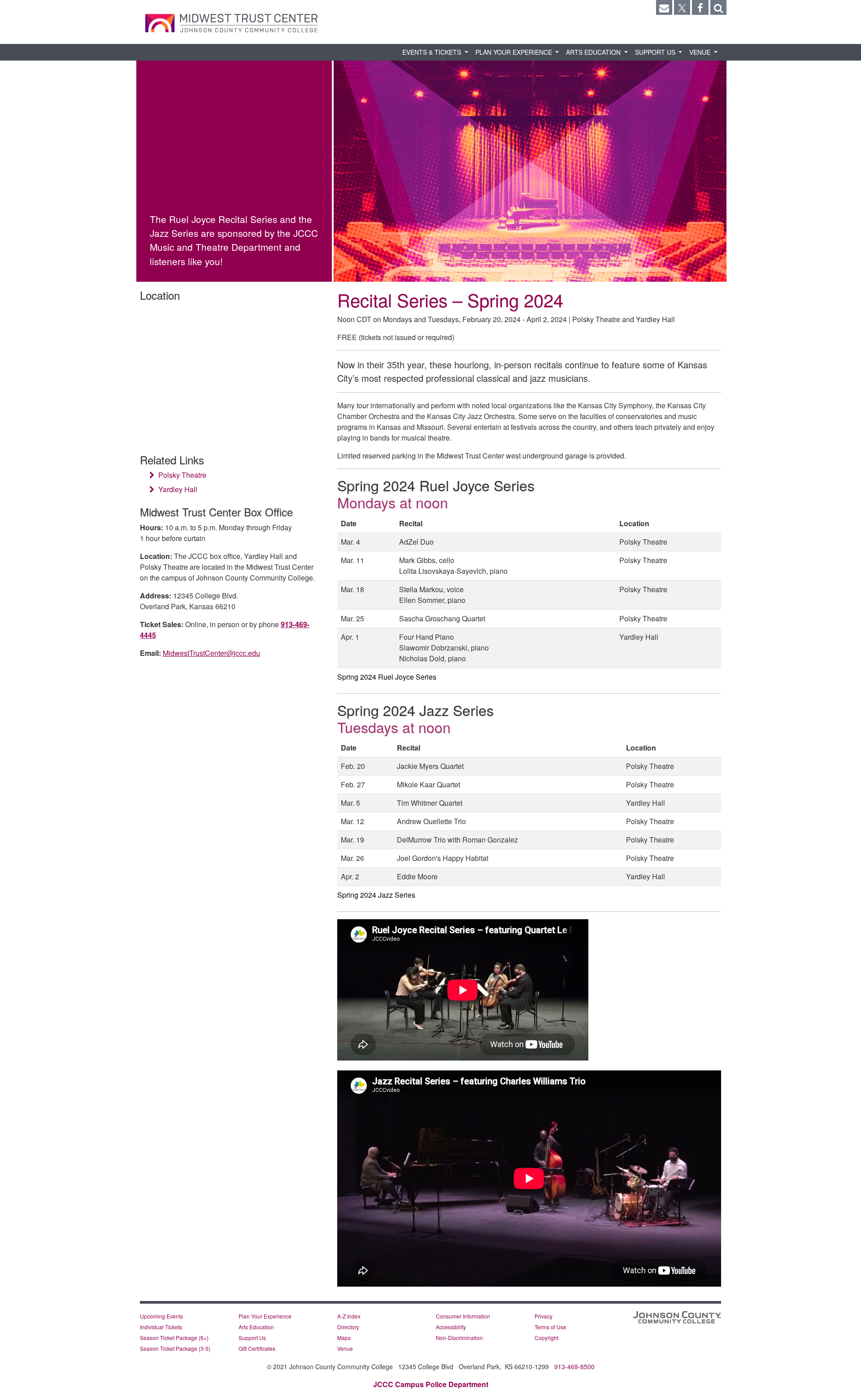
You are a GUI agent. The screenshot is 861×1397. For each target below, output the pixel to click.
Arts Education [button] (594, 52)
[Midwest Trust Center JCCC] (231, 23)
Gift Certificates (257, 1348)
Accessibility (451, 1327)
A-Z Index (349, 1316)
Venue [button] (700, 52)
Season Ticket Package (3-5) (175, 1348)
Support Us (252, 1337)
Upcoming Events (161, 1316)
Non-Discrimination (459, 1337)
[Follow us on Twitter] (682, 7)
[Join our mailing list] (664, 7)
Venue (345, 1348)
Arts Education (256, 1327)
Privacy (543, 1316)
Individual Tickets (161, 1327)
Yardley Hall (177, 489)
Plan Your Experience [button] (514, 52)
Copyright (546, 1337)
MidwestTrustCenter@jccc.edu (211, 653)
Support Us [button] (656, 52)
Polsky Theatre (181, 475)
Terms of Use (550, 1327)
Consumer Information (463, 1316)
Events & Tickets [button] (432, 52)
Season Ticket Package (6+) (174, 1337)
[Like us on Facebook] (700, 7)
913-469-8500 (574, 1366)
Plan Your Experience (265, 1316)
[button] (718, 7)
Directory (348, 1327)
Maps (344, 1337)
